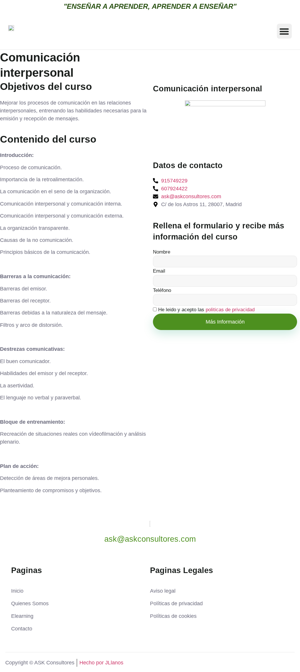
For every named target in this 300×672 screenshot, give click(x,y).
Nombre (161, 252)
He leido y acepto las (206, 310)
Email (159, 271)
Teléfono (162, 290)
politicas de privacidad (230, 310)
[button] (284, 31)
